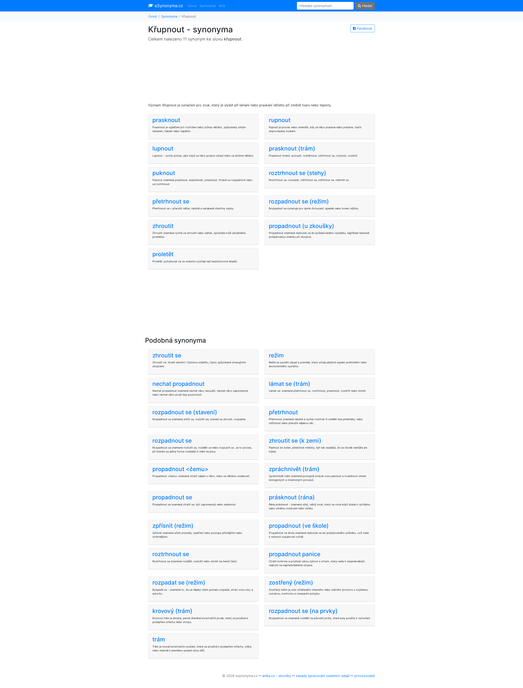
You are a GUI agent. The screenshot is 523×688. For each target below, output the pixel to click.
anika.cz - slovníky (276, 676)
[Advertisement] (261, 74)
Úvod (192, 6)
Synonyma (208, 6)
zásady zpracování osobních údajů (323, 676)
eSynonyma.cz (168, 5)
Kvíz (222, 6)
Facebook (364, 28)
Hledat (366, 6)
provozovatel (364, 676)
